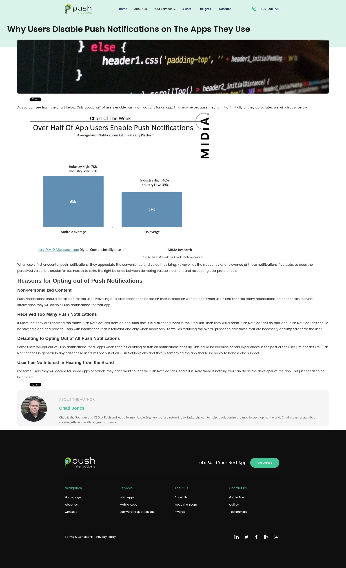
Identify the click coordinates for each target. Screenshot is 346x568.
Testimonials (238, 512)
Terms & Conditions (79, 537)
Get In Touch (238, 497)
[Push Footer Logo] (80, 462)
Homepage (73, 497)
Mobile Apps (128, 505)
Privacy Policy (106, 537)
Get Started (264, 463)
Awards (179, 512)
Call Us (234, 505)
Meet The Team (185, 505)
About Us (71, 505)
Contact (71, 512)
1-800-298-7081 (269, 9)
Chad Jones (72, 408)
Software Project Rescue (137, 512)
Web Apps (127, 497)
